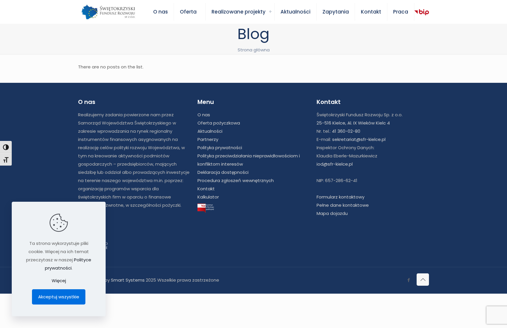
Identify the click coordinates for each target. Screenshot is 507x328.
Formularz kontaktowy (340, 197)
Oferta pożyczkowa (218, 123)
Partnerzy (207, 139)
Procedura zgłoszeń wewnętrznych (235, 180)
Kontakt (206, 189)
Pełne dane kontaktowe (343, 205)
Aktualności (209, 131)
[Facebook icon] (408, 280)
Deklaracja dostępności (223, 172)
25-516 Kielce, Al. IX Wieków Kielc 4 (353, 123)
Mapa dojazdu (332, 213)
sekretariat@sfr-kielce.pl (359, 139)
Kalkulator (208, 197)
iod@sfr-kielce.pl (335, 164)
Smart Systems (128, 280)
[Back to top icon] (423, 279)
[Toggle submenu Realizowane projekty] (270, 12)
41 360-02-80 (346, 131)
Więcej (59, 280)
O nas (203, 115)
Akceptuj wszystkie (58, 297)
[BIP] (421, 12)
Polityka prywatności (219, 147)
